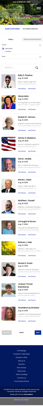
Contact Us (21, 378)
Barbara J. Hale (25, 242)
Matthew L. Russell (26, 200)
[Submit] (37, 68)
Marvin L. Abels (24, 179)
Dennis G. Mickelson (27, 138)
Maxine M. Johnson (26, 117)
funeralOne (28, 394)
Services (21, 364)
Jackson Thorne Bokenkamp (25, 285)
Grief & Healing (21, 374)
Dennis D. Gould (25, 263)
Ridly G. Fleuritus (25, 75)
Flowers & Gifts (21, 357)
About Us (21, 361)
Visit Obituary (22, 89)
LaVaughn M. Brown (27, 221)
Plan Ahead (21, 368)
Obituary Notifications (32, 39)
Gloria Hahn (23, 96)
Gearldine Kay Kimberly (28, 307)
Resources (22, 371)
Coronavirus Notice (21, 381)
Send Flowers (32, 89)
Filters (10, 39)
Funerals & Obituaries (21, 354)
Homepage (21, 350)
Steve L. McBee (24, 158)
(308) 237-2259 (24, 2)
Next (38, 332)
